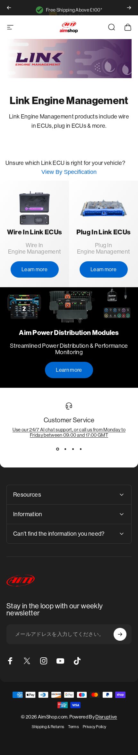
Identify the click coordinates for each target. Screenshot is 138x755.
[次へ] (129, 7)
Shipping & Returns (48, 727)
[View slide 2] (65, 449)
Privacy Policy (94, 727)
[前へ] (9, 7)
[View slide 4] (80, 449)
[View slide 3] (73, 449)
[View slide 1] (57, 449)
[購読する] (120, 634)
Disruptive (106, 716)
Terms (73, 727)
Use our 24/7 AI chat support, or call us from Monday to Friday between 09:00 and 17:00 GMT (69, 432)
